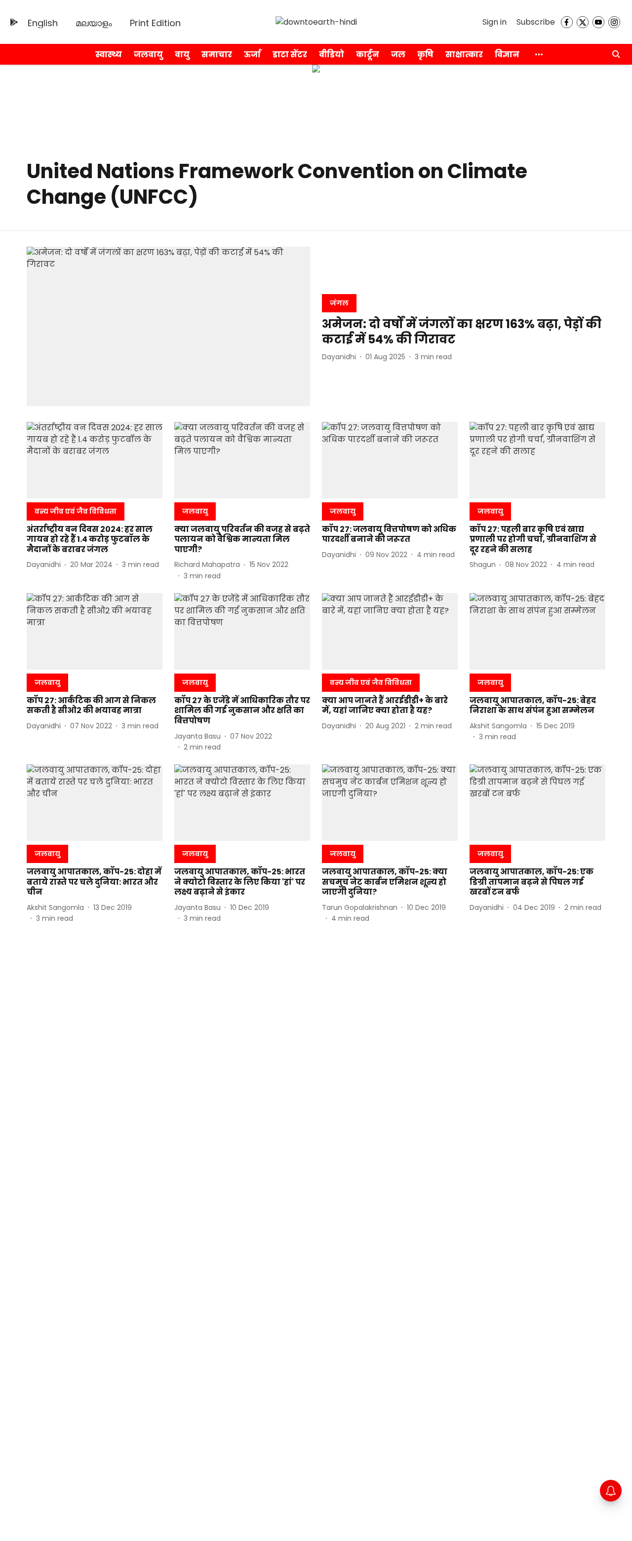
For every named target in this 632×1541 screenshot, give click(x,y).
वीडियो (331, 54)
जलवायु (148, 54)
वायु (182, 54)
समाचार (216, 54)
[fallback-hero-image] (168, 326)
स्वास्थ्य (108, 54)
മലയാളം (94, 23)
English (43, 23)
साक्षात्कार (464, 54)
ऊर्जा (252, 54)
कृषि (425, 54)
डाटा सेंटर (290, 54)
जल (398, 54)
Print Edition (155, 23)
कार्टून (367, 54)
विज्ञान (507, 54)
